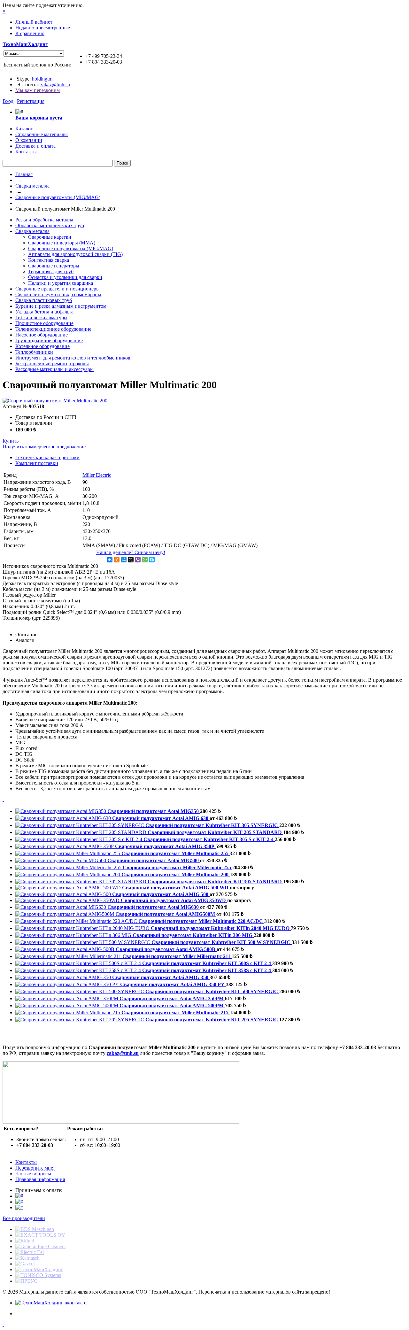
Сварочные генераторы (53, 265)
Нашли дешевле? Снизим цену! (130, 552)
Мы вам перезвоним (37, 90)
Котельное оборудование (42, 346)
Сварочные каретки (49, 237)
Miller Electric (96, 475)
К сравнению (29, 33)
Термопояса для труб (50, 271)
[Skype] (152, 559)
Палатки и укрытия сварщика (60, 283)
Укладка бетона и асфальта (44, 311)
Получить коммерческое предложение (44, 446)
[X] (131, 559)
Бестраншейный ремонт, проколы (52, 363)
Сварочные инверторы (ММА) (61, 242)
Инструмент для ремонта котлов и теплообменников (72, 357)
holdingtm (42, 78)
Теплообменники (34, 352)
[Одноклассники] (117, 559)
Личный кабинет (33, 22)
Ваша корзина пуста (38, 117)
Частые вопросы (33, 1173)
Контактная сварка (48, 260)
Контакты (26, 1162)
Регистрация (30, 101)
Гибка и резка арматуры (41, 317)
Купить (11, 441)
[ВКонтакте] (109, 559)
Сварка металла (32, 186)
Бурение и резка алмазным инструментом (60, 306)
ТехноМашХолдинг (25, 44)
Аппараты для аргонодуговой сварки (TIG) (75, 254)
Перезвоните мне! (35, 1168)
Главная (24, 174)
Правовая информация (40, 1179)
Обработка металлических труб (49, 225)
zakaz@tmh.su (55, 84)
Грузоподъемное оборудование (49, 340)
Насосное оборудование (41, 334)
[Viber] (138, 559)
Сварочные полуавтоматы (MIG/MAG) (57, 197)
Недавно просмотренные (42, 27)
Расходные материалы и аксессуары (54, 369)
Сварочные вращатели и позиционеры (57, 288)
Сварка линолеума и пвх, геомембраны (58, 294)
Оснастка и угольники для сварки (65, 277)
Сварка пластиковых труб (43, 300)
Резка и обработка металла (44, 219)
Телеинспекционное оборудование (53, 329)
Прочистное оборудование (44, 323)
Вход (8, 101)
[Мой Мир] (124, 559)
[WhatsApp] (145, 559)
